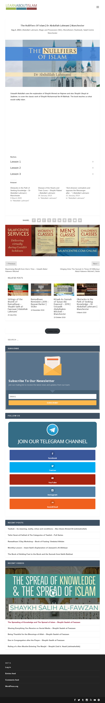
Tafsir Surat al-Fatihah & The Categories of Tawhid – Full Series (35, 535)
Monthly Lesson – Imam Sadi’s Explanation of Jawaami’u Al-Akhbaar (38, 548)
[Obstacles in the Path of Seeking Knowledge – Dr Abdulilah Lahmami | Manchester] (87, 289)
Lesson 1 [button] (15, 161)
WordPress (44, 700)
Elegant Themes (22, 700)
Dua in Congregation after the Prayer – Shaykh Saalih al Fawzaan (36, 640)
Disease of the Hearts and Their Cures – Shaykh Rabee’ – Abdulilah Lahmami (50, 190)
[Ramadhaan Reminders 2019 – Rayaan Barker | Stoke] (41, 289)
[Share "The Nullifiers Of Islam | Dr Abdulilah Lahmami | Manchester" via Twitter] (38, 220)
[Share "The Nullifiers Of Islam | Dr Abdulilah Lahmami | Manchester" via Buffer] (64, 220)
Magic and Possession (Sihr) (50, 30)
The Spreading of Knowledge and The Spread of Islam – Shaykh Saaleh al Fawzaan (44, 622)
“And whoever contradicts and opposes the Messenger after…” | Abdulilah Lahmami (78, 190)
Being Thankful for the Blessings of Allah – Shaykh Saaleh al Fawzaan (38, 634)
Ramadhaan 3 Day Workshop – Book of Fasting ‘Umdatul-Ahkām (36, 541)
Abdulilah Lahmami (30, 30)
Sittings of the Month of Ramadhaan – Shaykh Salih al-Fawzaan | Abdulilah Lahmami (18, 306)
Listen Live (52, 331)
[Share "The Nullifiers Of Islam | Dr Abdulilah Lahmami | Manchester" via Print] (79, 220)
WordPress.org (11, 686)
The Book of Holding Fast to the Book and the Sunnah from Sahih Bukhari (40, 554)
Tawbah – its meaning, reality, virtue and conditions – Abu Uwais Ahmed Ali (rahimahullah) (47, 529)
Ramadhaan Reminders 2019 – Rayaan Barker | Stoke (40, 303)
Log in (8, 667)
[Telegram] (52, 434)
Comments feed (12, 680)
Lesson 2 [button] (15, 167)
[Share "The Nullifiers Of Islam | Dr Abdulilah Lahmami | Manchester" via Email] (74, 220)
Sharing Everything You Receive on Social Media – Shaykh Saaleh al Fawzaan (42, 628)
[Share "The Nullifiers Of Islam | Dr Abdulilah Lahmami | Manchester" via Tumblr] (49, 220)
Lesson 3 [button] (15, 174)
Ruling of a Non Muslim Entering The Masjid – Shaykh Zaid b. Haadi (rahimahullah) (44, 646)
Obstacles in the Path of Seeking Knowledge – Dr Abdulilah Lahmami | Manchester (87, 304)
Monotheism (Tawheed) (72, 30)
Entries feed (10, 673)
